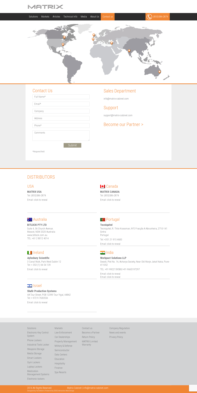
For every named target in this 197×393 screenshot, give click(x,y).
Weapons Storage (35, 349)
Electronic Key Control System (38, 334)
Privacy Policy (116, 337)
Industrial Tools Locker (38, 344)
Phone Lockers (34, 340)
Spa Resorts (60, 372)
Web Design (70, 391)
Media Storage (34, 353)
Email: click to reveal (37, 199)
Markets (45, 16)
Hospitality (60, 363)
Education (59, 359)
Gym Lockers (33, 362)
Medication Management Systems (38, 373)
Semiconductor (62, 350)
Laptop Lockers (34, 366)
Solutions (33, 16)
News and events (117, 332)
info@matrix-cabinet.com (116, 98)
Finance (58, 367)
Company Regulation (119, 328)
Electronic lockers (35, 378)
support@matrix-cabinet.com (118, 115)
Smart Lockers (34, 357)
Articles (56, 16)
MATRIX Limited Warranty (90, 343)
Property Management (66, 341)
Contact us (107, 16)
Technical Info (70, 16)
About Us (94, 16)
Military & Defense (63, 345)
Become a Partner (91, 332)
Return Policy (88, 337)
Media (84, 16)
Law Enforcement (63, 332)
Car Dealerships (62, 337)
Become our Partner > (123, 124)
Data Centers (61, 354)
